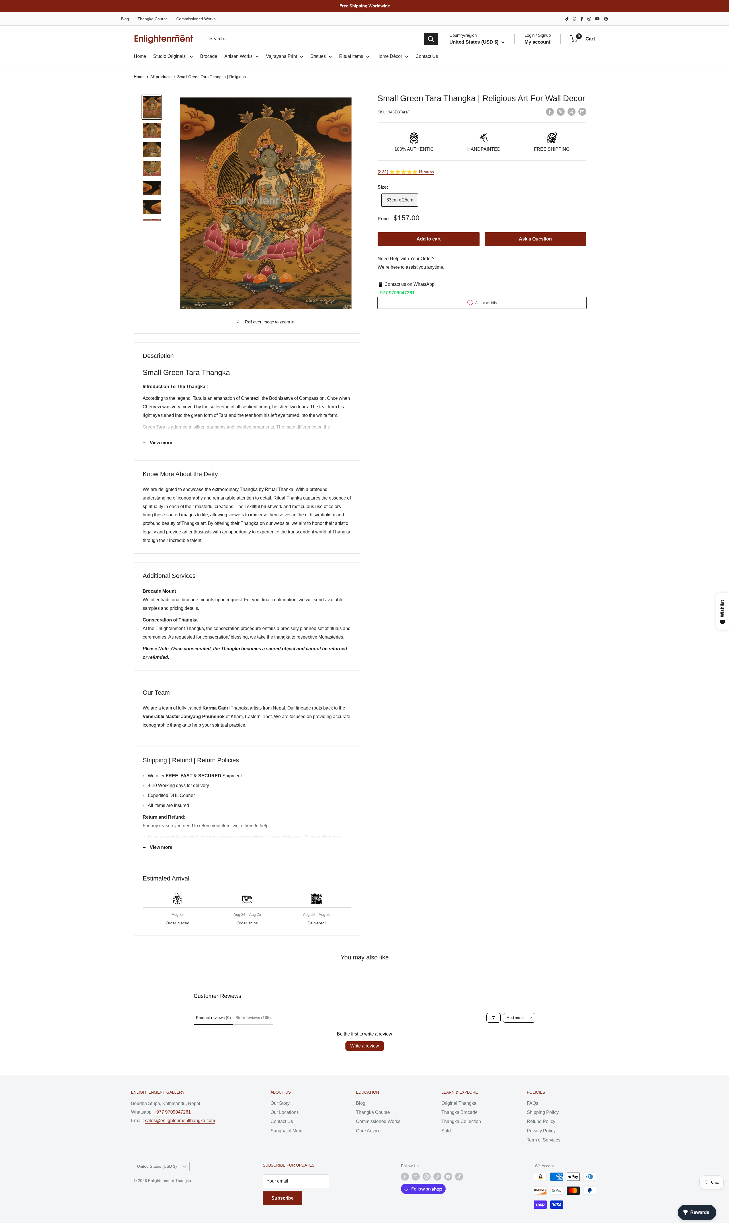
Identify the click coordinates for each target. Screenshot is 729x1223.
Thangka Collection (461, 1121)
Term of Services (543, 1140)
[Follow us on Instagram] (427, 1177)
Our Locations (285, 1112)
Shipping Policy (543, 1112)
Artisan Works (238, 56)
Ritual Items (351, 56)
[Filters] (493, 1018)
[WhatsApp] (574, 19)
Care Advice (368, 1130)
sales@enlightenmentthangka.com (180, 1120)
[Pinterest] (606, 19)
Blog (125, 19)
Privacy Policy (541, 1130)
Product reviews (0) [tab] (213, 1017)
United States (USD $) (157, 1166)
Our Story (280, 1103)
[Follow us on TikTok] (459, 1177)
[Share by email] (582, 111)
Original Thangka (458, 1103)
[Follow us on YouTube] (448, 1177)
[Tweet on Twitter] (572, 111)
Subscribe (282, 1198)
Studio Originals (170, 56)
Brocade (208, 56)
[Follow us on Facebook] (405, 1177)
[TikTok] (567, 19)
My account (537, 42)
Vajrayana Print (281, 56)
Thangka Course (153, 19)
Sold (446, 1130)
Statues (318, 56)
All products (160, 76)
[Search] (431, 39)
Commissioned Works (196, 19)
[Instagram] (589, 19)
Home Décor (389, 56)
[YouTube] (597, 19)
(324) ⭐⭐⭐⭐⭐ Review (406, 171)
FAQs (532, 1103)
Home (140, 56)
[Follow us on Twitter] (416, 1177)
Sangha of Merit (286, 1130)
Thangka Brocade (459, 1112)
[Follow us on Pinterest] (437, 1177)
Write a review (364, 1045)
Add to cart (429, 239)
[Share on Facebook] (550, 111)
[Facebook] (582, 19)
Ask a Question (535, 239)
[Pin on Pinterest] (561, 111)
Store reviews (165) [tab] (253, 1017)
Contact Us (426, 56)
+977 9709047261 (396, 292)
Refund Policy (541, 1121)
